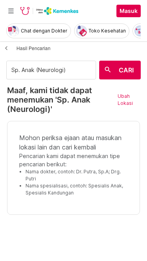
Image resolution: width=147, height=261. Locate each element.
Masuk (129, 11)
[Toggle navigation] (11, 11)
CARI (126, 70)
